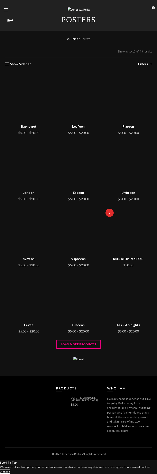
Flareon (128, 126)
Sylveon (29, 259)
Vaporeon (78, 259)
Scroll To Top (8, 462)
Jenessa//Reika (71, 454)
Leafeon (78, 126)
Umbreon (128, 192)
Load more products (78, 344)
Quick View (49, 93)
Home (74, 38)
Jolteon (28, 192)
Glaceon (78, 325)
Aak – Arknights (128, 325)
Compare (49, 86)
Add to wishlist (49, 79)
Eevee (29, 325)
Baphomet (28, 126)
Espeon (78, 192)
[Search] (15, 10)
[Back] (10, 20)
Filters (143, 64)
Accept (5, 471)
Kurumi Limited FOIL (128, 259)
